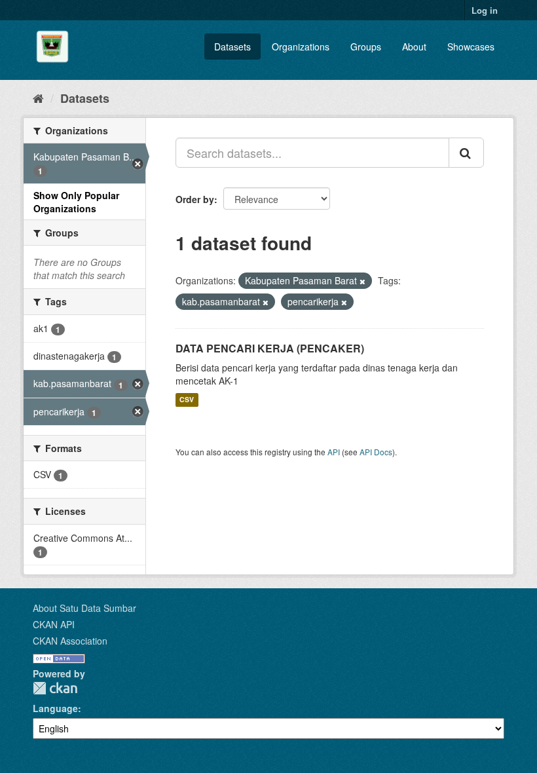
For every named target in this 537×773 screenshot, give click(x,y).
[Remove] (362, 281)
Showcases (470, 46)
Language (55, 708)
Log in (485, 10)
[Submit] (466, 153)
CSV (186, 400)
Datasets (232, 46)
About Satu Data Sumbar (84, 607)
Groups (365, 46)
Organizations (300, 46)
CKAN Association (70, 640)
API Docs (376, 451)
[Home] (38, 97)
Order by (195, 199)
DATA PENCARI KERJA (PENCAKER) (270, 348)
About (414, 46)
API (333, 451)
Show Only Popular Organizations (76, 202)
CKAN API (54, 624)
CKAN (55, 688)
